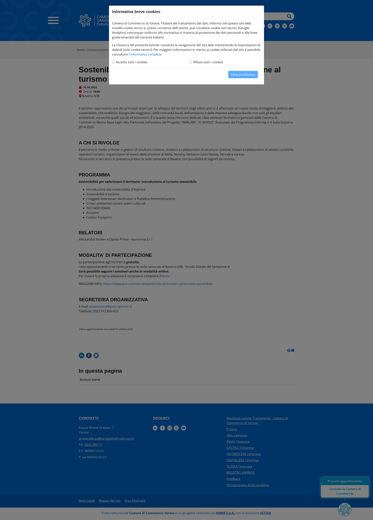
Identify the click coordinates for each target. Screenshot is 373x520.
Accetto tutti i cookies (131, 62)
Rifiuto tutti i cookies (208, 62)
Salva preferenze (243, 74)
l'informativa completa (145, 54)
